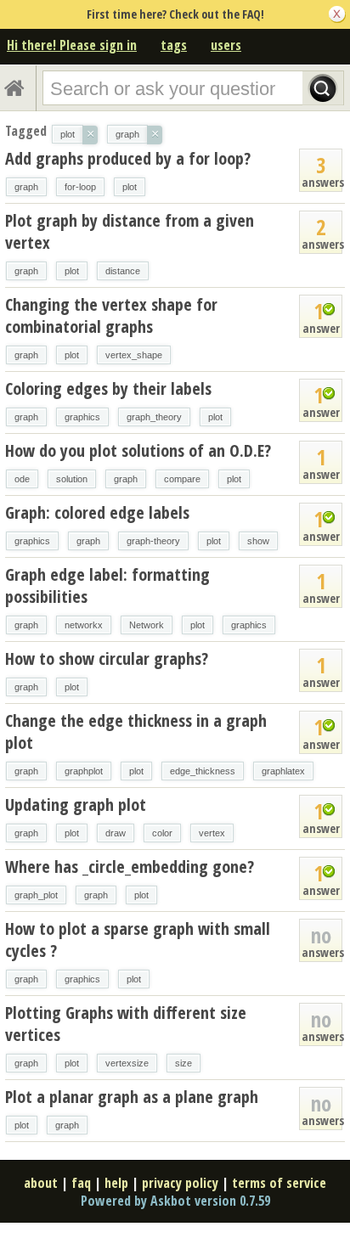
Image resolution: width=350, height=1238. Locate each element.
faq (81, 1182)
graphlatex (283, 771)
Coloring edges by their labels (108, 388)
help (116, 1182)
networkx (84, 625)
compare (182, 479)
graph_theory (154, 417)
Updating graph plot (75, 804)
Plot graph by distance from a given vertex (129, 231)
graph (26, 187)
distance (122, 271)
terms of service (279, 1182)
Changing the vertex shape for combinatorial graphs (111, 315)
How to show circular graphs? (106, 658)
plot (129, 187)
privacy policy (180, 1182)
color (162, 833)
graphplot (84, 771)
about (41, 1182)
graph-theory (153, 541)
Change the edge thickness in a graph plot (136, 731)
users (226, 45)
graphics (82, 417)
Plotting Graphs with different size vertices (125, 1023)
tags (174, 45)
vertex (212, 833)
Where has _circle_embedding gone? (129, 866)
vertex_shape (133, 355)
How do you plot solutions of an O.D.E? (138, 450)
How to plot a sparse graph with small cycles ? (137, 939)
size (183, 1063)
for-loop (80, 187)
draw (115, 833)
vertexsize (127, 1063)
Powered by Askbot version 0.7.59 (175, 1200)
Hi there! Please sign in (72, 45)
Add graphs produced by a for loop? (128, 158)
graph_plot (36, 895)
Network (146, 625)
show (258, 541)
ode (22, 479)
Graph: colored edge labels (97, 512)
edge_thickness (202, 771)
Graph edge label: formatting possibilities (107, 585)
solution (72, 479)
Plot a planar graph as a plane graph (131, 1096)
